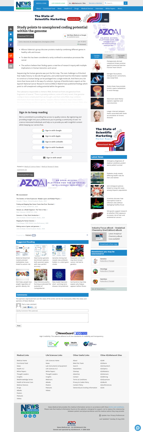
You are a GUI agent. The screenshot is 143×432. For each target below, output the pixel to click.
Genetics (103, 259)
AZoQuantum (105, 380)
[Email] (11, 66)
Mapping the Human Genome (25, 221)
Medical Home (41, 3)
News (19, 366)
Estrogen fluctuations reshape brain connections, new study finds (116, 76)
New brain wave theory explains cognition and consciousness (115, 101)
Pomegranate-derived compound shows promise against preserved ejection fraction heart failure (116, 64)
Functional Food (22, 363)
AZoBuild (103, 382)
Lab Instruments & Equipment (56, 366)
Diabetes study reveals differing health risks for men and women (115, 175)
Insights (19, 377)
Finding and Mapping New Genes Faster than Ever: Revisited (34, 204)
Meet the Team (78, 363)
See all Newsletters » (99, 289)
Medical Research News (50, 167)
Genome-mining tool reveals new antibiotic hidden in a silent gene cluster (60, 261)
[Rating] (11, 34)
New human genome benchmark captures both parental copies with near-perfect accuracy (41, 262)
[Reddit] (11, 55)
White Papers (21, 371)
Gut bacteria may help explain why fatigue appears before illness (78, 284)
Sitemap (76, 371)
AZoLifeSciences (106, 385)
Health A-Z (20, 369)
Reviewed (82, 44)
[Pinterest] (11, 60)
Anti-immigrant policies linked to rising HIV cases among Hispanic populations (117, 188)
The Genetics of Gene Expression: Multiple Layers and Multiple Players (38, 198)
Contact (75, 377)
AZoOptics (104, 369)
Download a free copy (108, 244)
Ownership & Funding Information (85, 388)
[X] (11, 50)
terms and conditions (116, 407)
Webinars (49, 380)
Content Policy (78, 385)
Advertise (76, 374)
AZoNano (103, 363)
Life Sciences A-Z (51, 369)
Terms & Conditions (80, 380)
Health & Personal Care (25, 382)
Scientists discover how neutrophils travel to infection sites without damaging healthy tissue (115, 202)
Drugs (19, 388)
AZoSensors (104, 374)
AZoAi (102, 388)
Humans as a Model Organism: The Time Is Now (31, 210)
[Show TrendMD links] (87, 235)
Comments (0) (22, 170)
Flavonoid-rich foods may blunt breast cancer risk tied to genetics (77, 261)
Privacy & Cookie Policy (81, 382)
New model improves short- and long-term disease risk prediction (60, 284)
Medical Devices (22, 385)
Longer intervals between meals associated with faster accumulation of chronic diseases (117, 114)
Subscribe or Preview (107, 261)
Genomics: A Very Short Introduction (27, 215)
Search (75, 366)
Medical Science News (32, 167)
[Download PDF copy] (11, 28)
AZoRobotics (104, 371)
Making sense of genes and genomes (27, 226)
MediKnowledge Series (25, 380)
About (75, 360)
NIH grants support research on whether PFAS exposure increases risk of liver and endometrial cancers (117, 214)
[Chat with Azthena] (138, 428)
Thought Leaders (23, 374)
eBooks (19, 390)
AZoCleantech (105, 366)
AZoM (102, 360)
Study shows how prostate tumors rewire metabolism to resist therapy (116, 88)
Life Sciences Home (58, 3)
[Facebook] (11, 44)
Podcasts (20, 396)
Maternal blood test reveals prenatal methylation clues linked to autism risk (23, 261)
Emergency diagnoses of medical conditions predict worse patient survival (116, 163)
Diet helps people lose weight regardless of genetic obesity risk (24, 284)
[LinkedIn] (11, 39)
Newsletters (77, 369)
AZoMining (104, 377)
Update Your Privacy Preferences (112, 415)
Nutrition (103, 279)
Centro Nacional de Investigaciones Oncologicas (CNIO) (36, 42)
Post (18, 326)
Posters (19, 393)
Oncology (103, 269)
